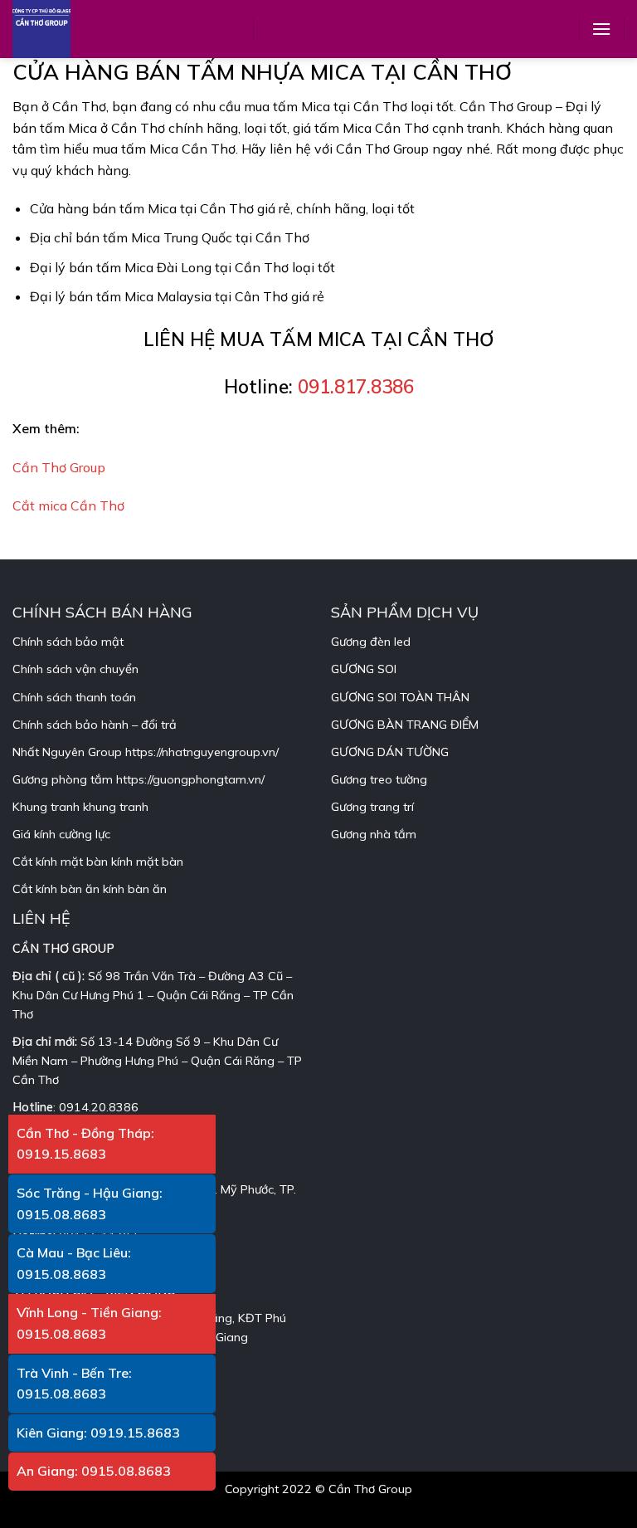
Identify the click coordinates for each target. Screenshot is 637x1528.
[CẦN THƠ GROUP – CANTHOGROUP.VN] (53, 29)
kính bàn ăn (135, 888)
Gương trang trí (372, 806)
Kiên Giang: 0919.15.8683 (98, 1432)
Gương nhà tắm (373, 834)
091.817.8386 (356, 386)
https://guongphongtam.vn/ (190, 779)
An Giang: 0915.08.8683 (94, 1470)
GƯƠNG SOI (363, 668)
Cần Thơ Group (58, 467)
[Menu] (601, 28)
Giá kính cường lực (61, 834)
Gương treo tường (379, 779)
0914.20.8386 (99, 1107)
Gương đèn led (371, 641)
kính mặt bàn (147, 861)
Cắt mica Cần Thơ (68, 505)
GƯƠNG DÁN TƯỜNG (390, 751)
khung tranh (115, 806)
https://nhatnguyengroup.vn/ (202, 751)
